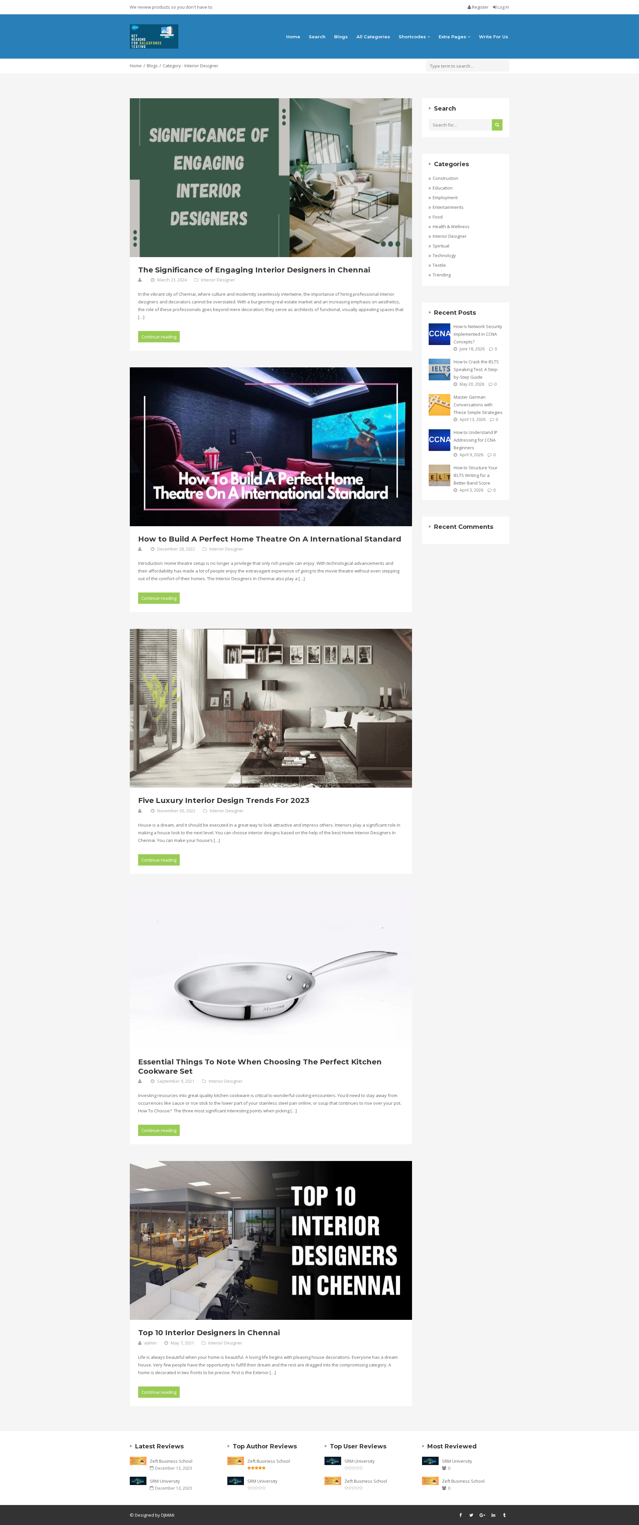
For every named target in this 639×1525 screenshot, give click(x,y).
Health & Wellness (451, 226)
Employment (445, 197)
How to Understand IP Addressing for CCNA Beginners (476, 440)
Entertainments (448, 207)
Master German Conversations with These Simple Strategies (478, 404)
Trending (442, 275)
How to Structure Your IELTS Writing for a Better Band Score (476, 475)
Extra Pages (453, 36)
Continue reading (158, 337)
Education (443, 188)
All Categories (373, 36)
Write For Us (493, 36)
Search (317, 36)
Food (438, 217)
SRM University (165, 1481)
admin (150, 1343)
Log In (503, 7)
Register (480, 7)
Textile (439, 265)
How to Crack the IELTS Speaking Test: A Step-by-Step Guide (476, 369)
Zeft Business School (171, 1461)
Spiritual (441, 246)
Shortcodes (413, 36)
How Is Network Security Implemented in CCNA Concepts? (478, 334)
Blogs (341, 36)
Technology (444, 255)
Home (293, 36)
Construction (445, 178)
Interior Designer (218, 280)
